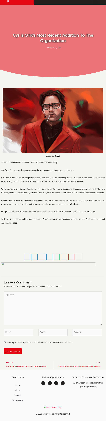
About (17, 390)
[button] (2, 2)
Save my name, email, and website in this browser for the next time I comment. (40, 342)
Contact (18, 395)
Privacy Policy (18, 400)
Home (18, 385)
